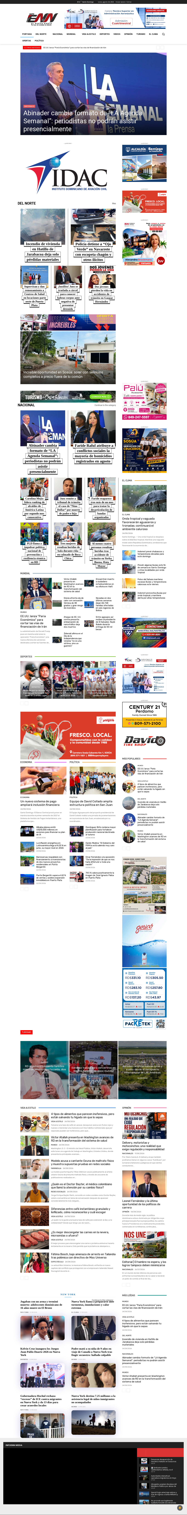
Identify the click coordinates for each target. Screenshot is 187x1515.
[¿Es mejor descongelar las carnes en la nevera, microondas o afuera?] (34, 1239)
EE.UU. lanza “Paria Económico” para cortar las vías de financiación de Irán (74, 48)
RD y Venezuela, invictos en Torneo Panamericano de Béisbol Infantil (100, 693)
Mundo (23, 612)
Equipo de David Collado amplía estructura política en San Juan (91, 803)
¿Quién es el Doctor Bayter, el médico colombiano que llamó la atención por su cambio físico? (81, 1186)
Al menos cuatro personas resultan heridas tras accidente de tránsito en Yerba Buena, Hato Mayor (101, 554)
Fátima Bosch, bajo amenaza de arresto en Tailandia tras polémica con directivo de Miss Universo (83, 1256)
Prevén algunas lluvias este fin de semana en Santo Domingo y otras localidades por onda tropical (152, 569)
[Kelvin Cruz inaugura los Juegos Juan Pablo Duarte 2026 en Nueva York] (42, 1375)
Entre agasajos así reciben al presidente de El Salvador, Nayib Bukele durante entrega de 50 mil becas (105, 623)
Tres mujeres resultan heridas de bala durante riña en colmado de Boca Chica (68, 551)
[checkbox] (180, 1508)
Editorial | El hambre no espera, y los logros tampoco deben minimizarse (144, 1263)
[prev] (158, 47)
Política (73, 797)
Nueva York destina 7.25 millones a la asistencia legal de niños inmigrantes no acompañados (93, 1399)
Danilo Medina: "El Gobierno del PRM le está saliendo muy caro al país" (100, 845)
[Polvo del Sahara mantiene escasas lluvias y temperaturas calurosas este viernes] (129, 583)
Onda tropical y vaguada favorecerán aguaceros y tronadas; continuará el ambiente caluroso (139, 524)
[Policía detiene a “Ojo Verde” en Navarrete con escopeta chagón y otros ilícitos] (93, 227)
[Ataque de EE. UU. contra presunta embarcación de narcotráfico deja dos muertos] (57, 622)
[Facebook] (22, 2)
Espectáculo (57, 1262)
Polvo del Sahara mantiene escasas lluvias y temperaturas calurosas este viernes (152, 582)
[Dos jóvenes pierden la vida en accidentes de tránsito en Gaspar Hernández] (102, 277)
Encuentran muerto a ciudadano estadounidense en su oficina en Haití (105, 583)
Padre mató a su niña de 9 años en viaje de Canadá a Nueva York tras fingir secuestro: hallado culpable (91, 1351)
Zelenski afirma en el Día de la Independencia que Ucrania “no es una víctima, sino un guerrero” (73, 639)
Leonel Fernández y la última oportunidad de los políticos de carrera (141, 1204)
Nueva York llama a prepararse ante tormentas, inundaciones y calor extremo (92, 1304)
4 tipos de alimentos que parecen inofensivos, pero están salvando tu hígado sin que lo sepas (151, 788)
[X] (29, 2)
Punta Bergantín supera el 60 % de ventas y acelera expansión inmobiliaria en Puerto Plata (51, 877)
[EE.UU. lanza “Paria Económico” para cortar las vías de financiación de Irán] (36, 593)
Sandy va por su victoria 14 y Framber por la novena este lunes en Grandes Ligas (36, 693)
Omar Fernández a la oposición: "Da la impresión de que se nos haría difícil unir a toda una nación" (100, 861)
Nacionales (29, 114)
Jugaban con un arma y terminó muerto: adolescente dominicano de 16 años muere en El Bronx (41, 1304)
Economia (24, 797)
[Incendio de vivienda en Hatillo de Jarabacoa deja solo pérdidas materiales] (42, 227)
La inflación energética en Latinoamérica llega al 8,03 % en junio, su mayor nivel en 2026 (51, 845)
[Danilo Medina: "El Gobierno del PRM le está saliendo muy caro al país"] (77, 847)
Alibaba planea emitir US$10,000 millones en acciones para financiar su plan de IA (50, 831)
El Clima (126, 514)
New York (24, 1312)
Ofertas (27, 367)
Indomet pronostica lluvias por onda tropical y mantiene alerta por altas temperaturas (152, 595)
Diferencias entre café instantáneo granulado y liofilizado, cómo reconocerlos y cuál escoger (80, 1210)
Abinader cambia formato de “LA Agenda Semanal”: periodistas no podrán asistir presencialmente (151, 821)
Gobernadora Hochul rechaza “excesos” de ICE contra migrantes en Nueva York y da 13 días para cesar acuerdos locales (41, 1400)
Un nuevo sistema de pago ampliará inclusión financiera (39, 803)
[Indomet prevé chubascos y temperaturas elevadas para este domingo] (129, 555)
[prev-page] (22, 703)
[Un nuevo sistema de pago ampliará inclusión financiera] (43, 780)
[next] (162, 47)
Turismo (44, 1062)
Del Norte (142, 799)
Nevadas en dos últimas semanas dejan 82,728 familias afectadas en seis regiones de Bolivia (105, 604)
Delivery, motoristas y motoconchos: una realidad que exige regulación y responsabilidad (143, 1146)
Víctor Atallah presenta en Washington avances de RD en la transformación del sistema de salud (74, 585)
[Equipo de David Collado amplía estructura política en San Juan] (93, 780)
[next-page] (26, 703)
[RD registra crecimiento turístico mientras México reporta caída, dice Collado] (44, 1070)
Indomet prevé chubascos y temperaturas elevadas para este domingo (151, 554)
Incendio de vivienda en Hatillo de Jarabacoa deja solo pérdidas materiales (152, 804)
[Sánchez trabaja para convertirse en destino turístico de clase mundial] (93, 1070)
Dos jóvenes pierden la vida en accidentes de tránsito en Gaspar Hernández (102, 294)
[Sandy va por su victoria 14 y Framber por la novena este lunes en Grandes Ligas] (36, 680)
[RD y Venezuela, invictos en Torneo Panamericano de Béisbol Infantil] (100, 680)
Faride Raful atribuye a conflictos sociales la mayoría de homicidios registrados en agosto (88, 125)
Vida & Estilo (143, 781)
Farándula (56, 1168)
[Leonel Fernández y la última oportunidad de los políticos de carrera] (144, 1183)
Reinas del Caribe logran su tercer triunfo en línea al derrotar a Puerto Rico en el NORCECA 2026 (68, 692)
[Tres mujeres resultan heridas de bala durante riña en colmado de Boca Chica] (68, 533)
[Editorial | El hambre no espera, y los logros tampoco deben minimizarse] (144, 1245)
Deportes (36, 687)
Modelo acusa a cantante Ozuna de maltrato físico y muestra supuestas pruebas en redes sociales (82, 1162)
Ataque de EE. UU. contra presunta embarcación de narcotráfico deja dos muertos (72, 622)
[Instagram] (25, 2)
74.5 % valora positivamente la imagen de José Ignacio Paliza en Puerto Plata (100, 875)
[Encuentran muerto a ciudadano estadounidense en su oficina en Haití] (89, 583)
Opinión (125, 1212)
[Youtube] (37, 2)
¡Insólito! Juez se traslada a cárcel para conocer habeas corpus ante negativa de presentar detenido (68, 297)
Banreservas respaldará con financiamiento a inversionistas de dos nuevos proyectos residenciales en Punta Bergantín (51, 862)
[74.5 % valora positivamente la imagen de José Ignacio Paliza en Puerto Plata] (77, 877)
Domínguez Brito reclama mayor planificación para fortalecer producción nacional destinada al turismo (101, 831)
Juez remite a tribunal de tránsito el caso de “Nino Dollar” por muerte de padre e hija (68, 506)
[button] (163, 34)
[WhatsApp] (33, 2)
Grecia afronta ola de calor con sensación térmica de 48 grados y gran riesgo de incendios (74, 603)
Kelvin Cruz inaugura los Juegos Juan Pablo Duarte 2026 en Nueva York (40, 1351)
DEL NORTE (27, 203)
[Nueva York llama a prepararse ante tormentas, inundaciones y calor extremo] (93, 1328)
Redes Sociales (58, 1192)
